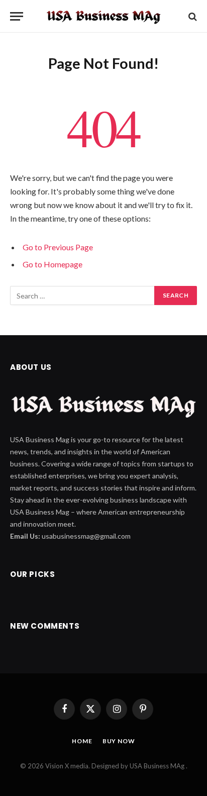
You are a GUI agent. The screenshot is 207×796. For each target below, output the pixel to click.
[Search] (191, 16)
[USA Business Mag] (103, 16)
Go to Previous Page (58, 247)
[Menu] (16, 16)
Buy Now (118, 741)
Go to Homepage (52, 264)
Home (82, 741)
